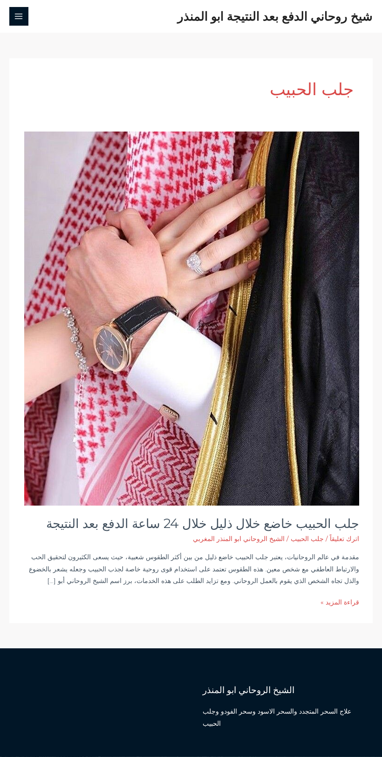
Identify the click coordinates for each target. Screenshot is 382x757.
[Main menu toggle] (18, 16)
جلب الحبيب (307, 538)
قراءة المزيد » (340, 603)
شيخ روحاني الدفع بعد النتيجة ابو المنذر (275, 16)
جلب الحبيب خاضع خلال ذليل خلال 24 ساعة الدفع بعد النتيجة (202, 523)
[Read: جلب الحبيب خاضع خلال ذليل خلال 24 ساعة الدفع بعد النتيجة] (191, 318)
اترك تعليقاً (344, 538)
